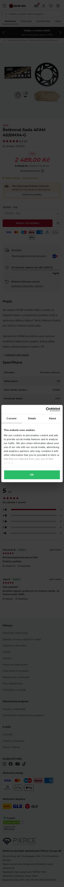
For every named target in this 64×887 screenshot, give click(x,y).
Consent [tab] (11, 418)
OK (32, 474)
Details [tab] (32, 418)
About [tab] (52, 418)
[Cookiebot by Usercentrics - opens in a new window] (46, 409)
